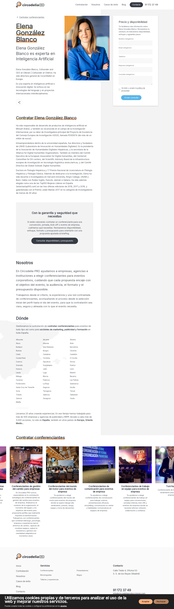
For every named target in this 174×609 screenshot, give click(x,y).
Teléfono (122, 56)
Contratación (81, 4)
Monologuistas (46, 575)
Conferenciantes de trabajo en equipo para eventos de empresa (112, 489)
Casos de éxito (111, 4)
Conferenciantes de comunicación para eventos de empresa (75, 489)
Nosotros (95, 4)
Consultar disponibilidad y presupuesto (54, 241)
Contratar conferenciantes (31, 17)
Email (125, 48)
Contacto (20, 591)
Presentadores (82, 570)
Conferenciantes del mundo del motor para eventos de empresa (39, 489)
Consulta (126, 74)
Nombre (126, 39)
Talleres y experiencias (49, 579)
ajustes (63, 606)
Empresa (126, 65)
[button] (19, 102)
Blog (124, 4)
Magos (79, 575)
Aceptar (145, 601)
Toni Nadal (148, 486)
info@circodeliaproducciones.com (129, 593)
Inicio (18, 566)
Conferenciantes (46, 570)
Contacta (136, 5)
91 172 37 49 (151, 4)
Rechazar (161, 601)
